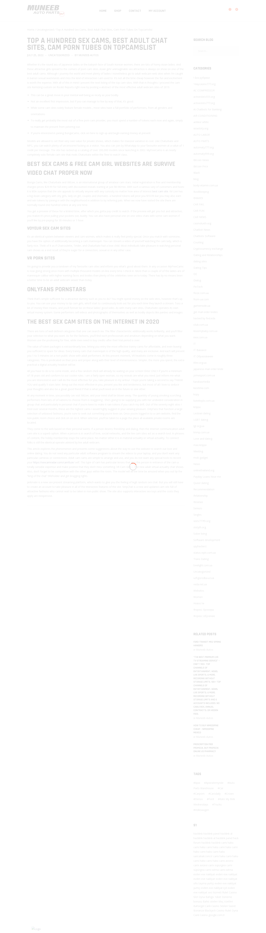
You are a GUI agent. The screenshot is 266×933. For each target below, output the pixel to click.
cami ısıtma (212, 869)
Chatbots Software (204, 236)
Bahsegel (198, 906)
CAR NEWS (199, 217)
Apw (197, 782)
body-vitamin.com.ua (205, 185)
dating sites (200, 261)
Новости (198, 603)
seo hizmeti (214, 892)
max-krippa (199, 445)
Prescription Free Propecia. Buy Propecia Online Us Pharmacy (206, 748)
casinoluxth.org (202, 223)
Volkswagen (202, 810)
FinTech (198, 286)
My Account (157, 11)
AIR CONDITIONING (205, 115)
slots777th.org (201, 521)
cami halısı (227, 842)
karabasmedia (201, 381)
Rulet (225, 892)
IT (194, 343)
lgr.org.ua (198, 426)
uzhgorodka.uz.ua (203, 578)
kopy (196, 394)
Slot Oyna (199, 897)
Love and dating (202, 438)
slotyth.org (199, 527)
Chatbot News (201, 229)
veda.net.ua (200, 584)
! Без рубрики (201, 77)
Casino (233, 892)
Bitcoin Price (200, 166)
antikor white (201, 122)
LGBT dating (200, 419)
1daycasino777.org (204, 84)
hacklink (198, 833)
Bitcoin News (201, 160)
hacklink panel (211, 833)
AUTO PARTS (201, 141)
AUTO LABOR (201, 134)
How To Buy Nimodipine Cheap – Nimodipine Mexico (205, 729)
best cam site (160, 191)
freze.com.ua (201, 293)
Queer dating (201, 483)
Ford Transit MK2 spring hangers (207, 643)
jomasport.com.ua (204, 375)
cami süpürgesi (217, 865)
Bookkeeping (201, 191)
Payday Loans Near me (207, 476)
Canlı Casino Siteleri (216, 906)
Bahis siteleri (210, 901)
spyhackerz (199, 546)
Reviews (198, 502)
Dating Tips (200, 267)
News (196, 464)
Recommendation (203, 489)
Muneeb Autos (89, 55)
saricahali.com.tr (202, 856)
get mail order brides (205, 312)
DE (195, 274)
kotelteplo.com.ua (203, 400)
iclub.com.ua (200, 324)
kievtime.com (201, 388)
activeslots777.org (204, 103)
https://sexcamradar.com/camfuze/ (53, 462)
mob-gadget (200, 457)
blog (196, 179)
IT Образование (203, 356)
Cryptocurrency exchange (208, 248)
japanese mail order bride (208, 369)
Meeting (198, 451)
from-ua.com (201, 299)
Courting (198, 242)
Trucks (218, 804)
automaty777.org (203, 147)
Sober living (200, 533)
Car (221, 788)
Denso (199, 799)
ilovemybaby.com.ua (205, 331)
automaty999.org (203, 153)
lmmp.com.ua (201, 432)
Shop (117, 11)
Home (103, 11)
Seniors (197, 508)
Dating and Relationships (208, 255)
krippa (196, 407)
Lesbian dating (201, 413)
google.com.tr (216, 915)
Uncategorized (45, 29)
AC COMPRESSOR (204, 90)
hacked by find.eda (204, 318)
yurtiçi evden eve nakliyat (221, 883)
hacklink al (226, 833)
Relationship (200, 495)
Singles (197, 514)
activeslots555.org (204, 96)
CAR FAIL (198, 204)
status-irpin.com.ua (204, 552)
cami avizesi (226, 860)
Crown (230, 793)
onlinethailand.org (203, 470)
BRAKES (198, 198)
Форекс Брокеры (203, 609)
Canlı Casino (200, 915)
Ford (211, 799)
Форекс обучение (204, 616)
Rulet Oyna (231, 910)
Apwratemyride (214, 782)
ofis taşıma (199, 883)
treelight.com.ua (202, 565)
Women (198, 597)
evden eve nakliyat (204, 874)
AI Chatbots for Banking (207, 109)
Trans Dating (201, 559)
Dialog (197, 280)
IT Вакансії (199, 350)
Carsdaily (215, 793)
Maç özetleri (225, 901)
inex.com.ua (200, 337)
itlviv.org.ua (199, 362)
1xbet (218, 897)
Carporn (199, 793)
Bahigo (210, 897)
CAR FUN (198, 210)
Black (196, 172)
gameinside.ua (201, 305)
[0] (234, 11)
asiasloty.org (200, 128)
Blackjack (210, 910)
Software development (206, 540)
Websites (198, 590)
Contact (135, 11)
